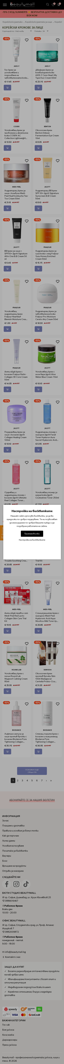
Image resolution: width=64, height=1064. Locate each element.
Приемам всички (32, 533)
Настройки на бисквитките (32, 540)
